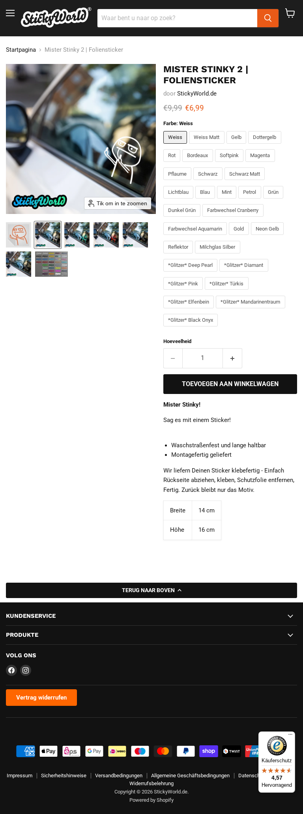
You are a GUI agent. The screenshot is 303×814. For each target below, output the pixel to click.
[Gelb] (237, 145)
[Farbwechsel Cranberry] (234, 218)
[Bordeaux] (198, 163)
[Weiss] (176, 145)
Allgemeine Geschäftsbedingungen (190, 775)
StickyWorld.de (197, 93)
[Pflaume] (178, 182)
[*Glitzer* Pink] (184, 291)
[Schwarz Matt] (245, 182)
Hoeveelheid (177, 341)
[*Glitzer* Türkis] (228, 291)
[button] (18, 234)
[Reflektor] (179, 255)
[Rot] (173, 163)
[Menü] (290, 736)
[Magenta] (261, 163)
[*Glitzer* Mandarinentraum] (251, 310)
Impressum (19, 775)
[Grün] (274, 200)
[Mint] (228, 200)
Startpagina (21, 50)
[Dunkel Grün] (183, 218)
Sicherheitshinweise (63, 775)
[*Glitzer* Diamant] (244, 273)
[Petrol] (250, 200)
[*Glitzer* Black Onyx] (191, 328)
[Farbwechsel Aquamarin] (196, 236)
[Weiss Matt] (207, 145)
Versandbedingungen (118, 775)
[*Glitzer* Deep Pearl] (191, 273)
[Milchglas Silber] (218, 255)
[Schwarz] (208, 182)
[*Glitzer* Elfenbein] (189, 310)
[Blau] (206, 200)
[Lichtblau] (179, 200)
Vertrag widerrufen (41, 697)
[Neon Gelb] (268, 236)
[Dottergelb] (265, 145)
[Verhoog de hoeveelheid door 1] (232, 358)
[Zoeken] (268, 18)
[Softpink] (230, 163)
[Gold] (240, 236)
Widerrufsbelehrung (151, 783)
